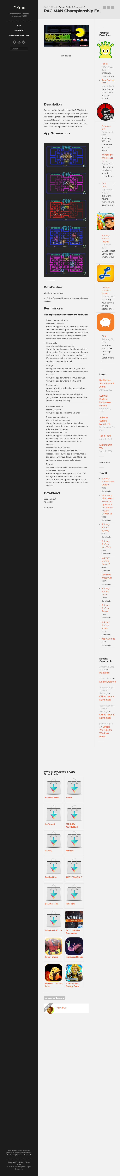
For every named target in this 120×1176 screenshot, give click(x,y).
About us (19, 1155)
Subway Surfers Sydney (106, 527)
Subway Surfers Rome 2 (106, 561)
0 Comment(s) (78, 7)
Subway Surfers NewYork (106, 544)
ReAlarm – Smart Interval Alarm (106, 383)
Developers (11, 1155)
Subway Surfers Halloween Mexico (105, 401)
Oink (104, 336)
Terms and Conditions (15, 1162)
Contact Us (28, 1155)
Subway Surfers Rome (106, 608)
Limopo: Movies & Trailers (106, 290)
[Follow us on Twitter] (23, 42)
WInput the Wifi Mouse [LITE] (108, 157)
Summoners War (105, 446)
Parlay (105, 63)
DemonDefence (107, 682)
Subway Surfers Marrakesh (104, 420)
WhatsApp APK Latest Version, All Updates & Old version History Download (107, 504)
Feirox (19, 8)
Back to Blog (108, 7)
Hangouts (104, 672)
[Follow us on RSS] (19, 42)
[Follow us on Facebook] (14, 42)
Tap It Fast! (105, 436)
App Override (108, 638)
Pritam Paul (64, 7)
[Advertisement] (68, 77)
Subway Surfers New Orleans (108, 481)
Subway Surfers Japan (106, 591)
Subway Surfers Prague (106, 238)
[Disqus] (66, 1057)
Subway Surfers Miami (106, 625)
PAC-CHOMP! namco (104, 7)
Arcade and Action (54, 998)
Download (52, 493)
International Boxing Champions (112, 7)
